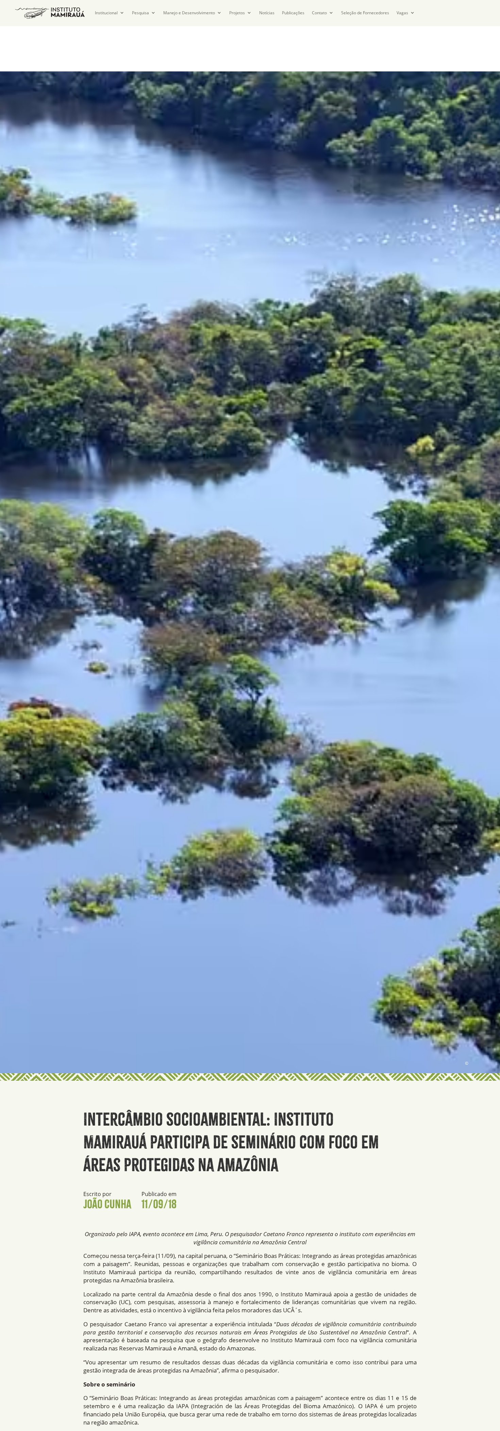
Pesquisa (140, 12)
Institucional (106, 12)
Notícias (266, 12)
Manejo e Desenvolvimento (189, 12)
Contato (319, 12)
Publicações (293, 12)
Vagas (402, 12)
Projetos (237, 12)
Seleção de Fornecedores (365, 12)
